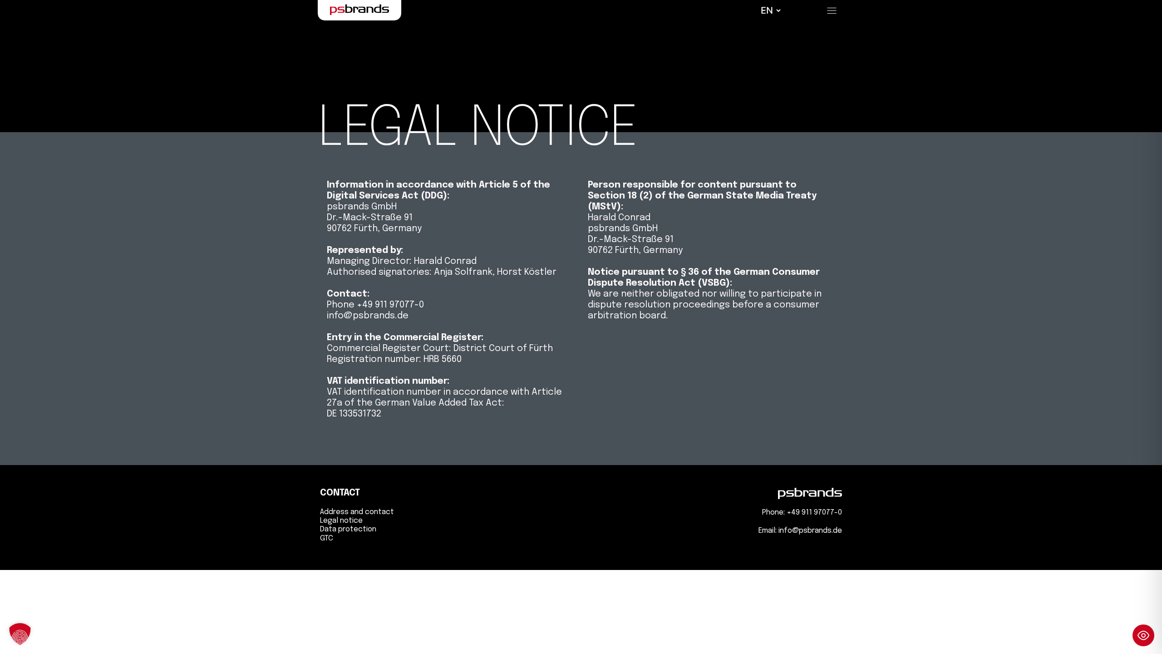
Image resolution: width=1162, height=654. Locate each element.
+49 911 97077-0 (814, 512)
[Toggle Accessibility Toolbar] (1143, 635)
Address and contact (357, 512)
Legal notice (341, 521)
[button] (20, 634)
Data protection (348, 529)
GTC (326, 538)
